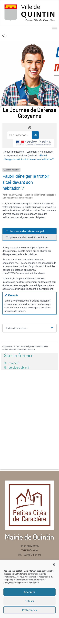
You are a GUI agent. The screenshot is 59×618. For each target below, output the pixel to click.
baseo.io (31, 349)
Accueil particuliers (14, 151)
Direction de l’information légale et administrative (26, 346)
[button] (54, 564)
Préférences (29, 610)
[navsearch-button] (4, 36)
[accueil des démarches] (29, 128)
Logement (32, 151)
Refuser (29, 601)
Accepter (29, 592)
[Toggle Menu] (54, 28)
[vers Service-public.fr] (33, 143)
